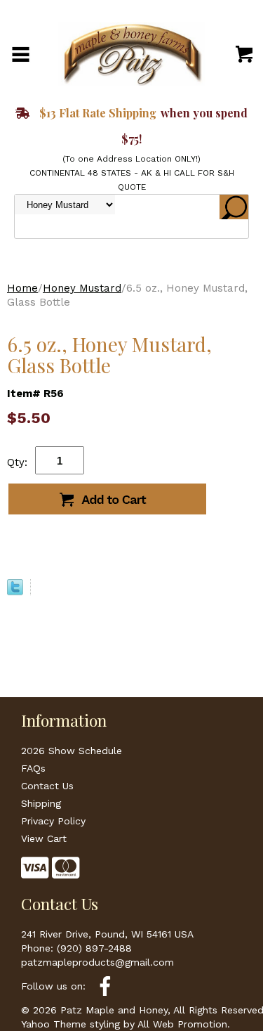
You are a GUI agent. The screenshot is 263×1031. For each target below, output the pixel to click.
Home (22, 288)
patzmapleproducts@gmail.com (97, 962)
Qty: (17, 462)
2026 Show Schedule (71, 750)
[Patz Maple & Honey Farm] (132, 53)
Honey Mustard (82, 288)
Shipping (41, 803)
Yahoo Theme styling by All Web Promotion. (125, 1024)
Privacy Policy (53, 820)
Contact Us (47, 785)
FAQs (33, 768)
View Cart (44, 838)
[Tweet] (15, 591)
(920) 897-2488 (94, 948)
